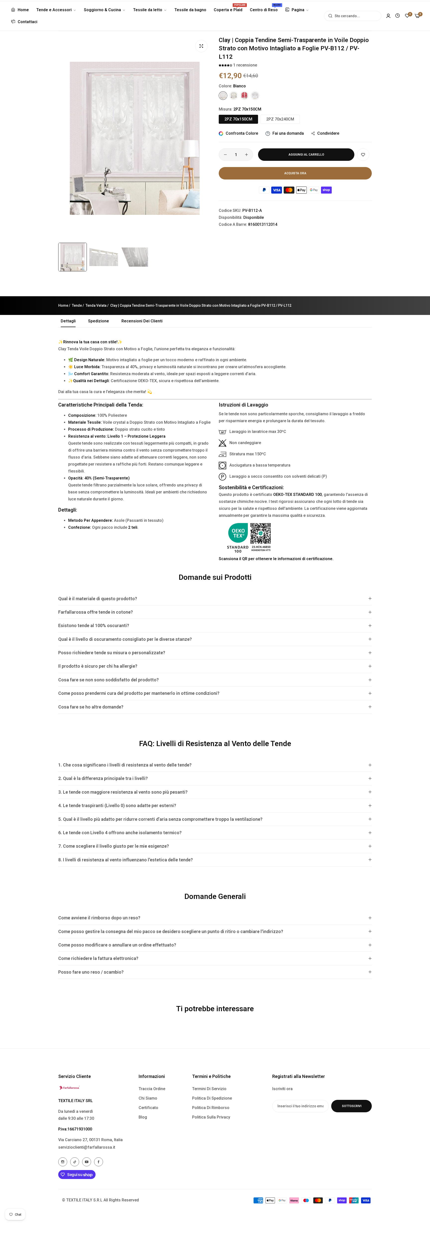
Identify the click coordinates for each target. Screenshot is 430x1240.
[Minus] (225, 154)
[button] (226, 65)
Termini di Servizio (209, 1088)
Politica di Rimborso (210, 1107)
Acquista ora (295, 173)
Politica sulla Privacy (211, 1117)
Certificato (148, 1107)
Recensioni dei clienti (141, 321)
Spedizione (98, 321)
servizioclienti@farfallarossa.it (86, 1147)
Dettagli (68, 321)
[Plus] (246, 154)
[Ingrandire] (201, 46)
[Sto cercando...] (329, 16)
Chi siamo (148, 1098)
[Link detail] (62, 1161)
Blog (143, 1117)
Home (63, 305)
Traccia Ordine (152, 1088)
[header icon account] (388, 15)
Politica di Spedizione (212, 1098)
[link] (56, 10)
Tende (77, 305)
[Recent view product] (397, 15)
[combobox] (352, 16)
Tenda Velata (96, 305)
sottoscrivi (351, 1106)
